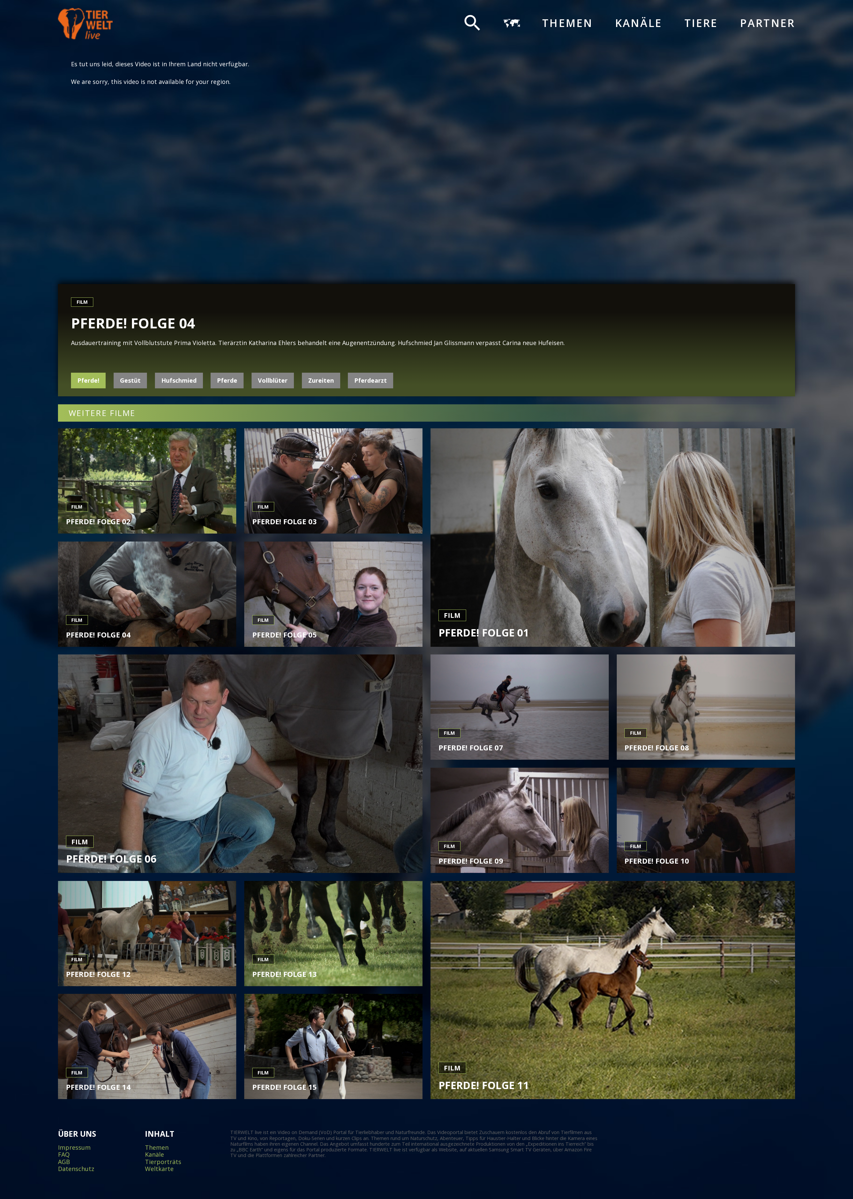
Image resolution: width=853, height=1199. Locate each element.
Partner (767, 23)
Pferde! (88, 380)
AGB (64, 1162)
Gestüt (130, 380)
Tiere (701, 23)
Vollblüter (273, 380)
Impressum (74, 1147)
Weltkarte (159, 1169)
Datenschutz (76, 1169)
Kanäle (638, 23)
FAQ (64, 1154)
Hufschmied (179, 380)
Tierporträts (163, 1162)
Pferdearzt (370, 380)
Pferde (227, 380)
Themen (567, 23)
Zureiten (321, 380)
